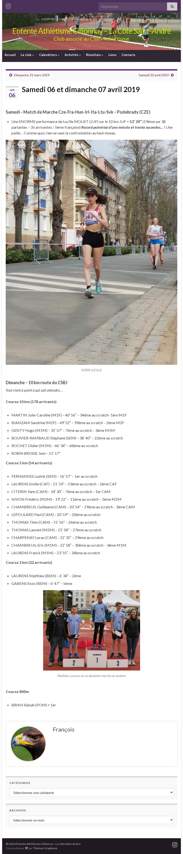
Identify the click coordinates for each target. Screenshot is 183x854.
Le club (26, 55)
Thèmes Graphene (45, 848)
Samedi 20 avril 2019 (154, 75)
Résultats (94, 55)
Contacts (128, 55)
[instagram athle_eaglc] (8, 5)
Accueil (10, 55)
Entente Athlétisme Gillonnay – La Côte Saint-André (91, 30)
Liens (112, 55)
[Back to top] (172, 843)
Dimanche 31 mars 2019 (32, 75)
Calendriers (48, 55)
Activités (72, 55)
